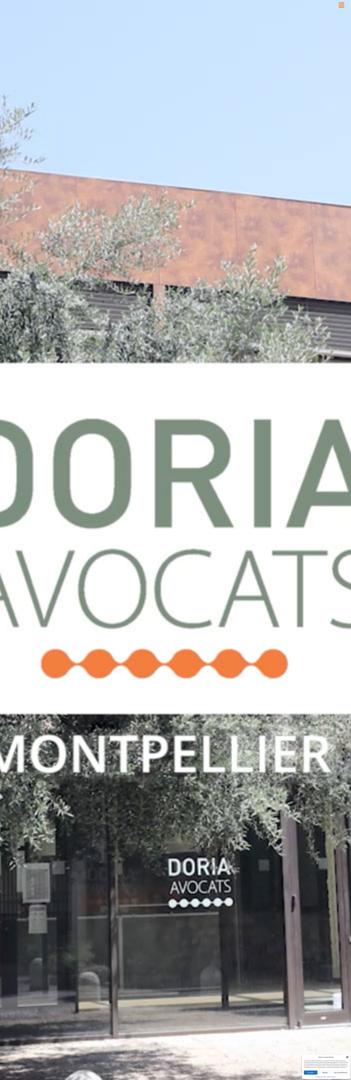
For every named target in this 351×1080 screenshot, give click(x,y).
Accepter (310, 1072)
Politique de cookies (321, 1076)
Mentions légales (331, 1076)
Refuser (325, 1072)
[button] (347, 1057)
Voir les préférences (340, 1072)
